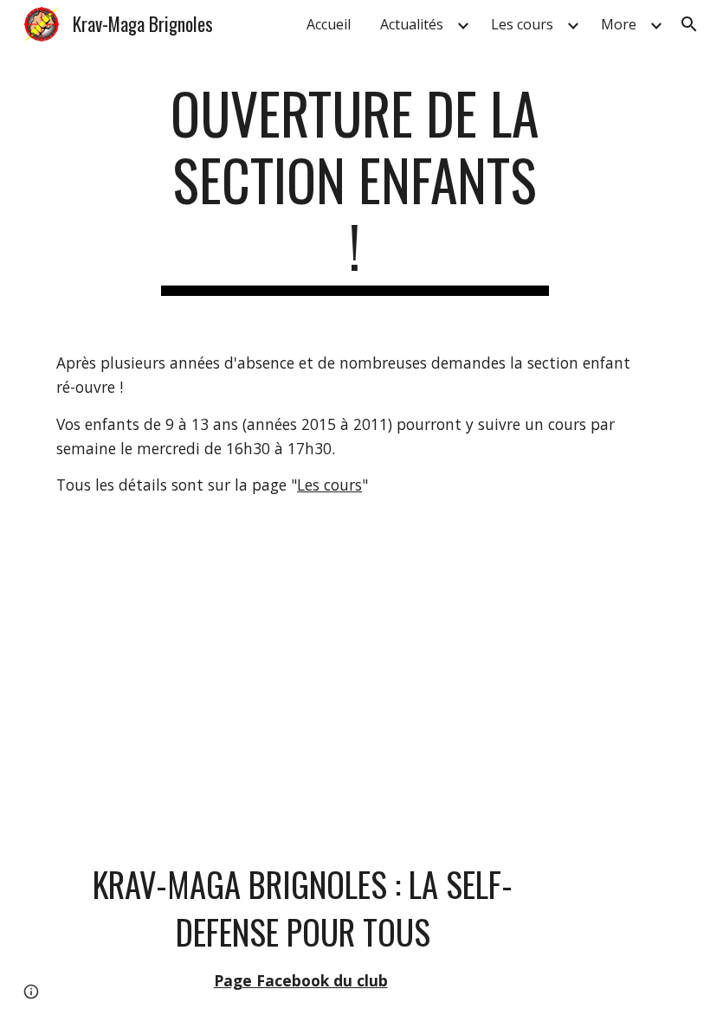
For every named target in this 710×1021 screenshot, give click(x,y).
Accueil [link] (329, 24)
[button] (689, 24)
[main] (355, 188)
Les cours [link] (522, 24)
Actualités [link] (411, 24)
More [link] (618, 24)
